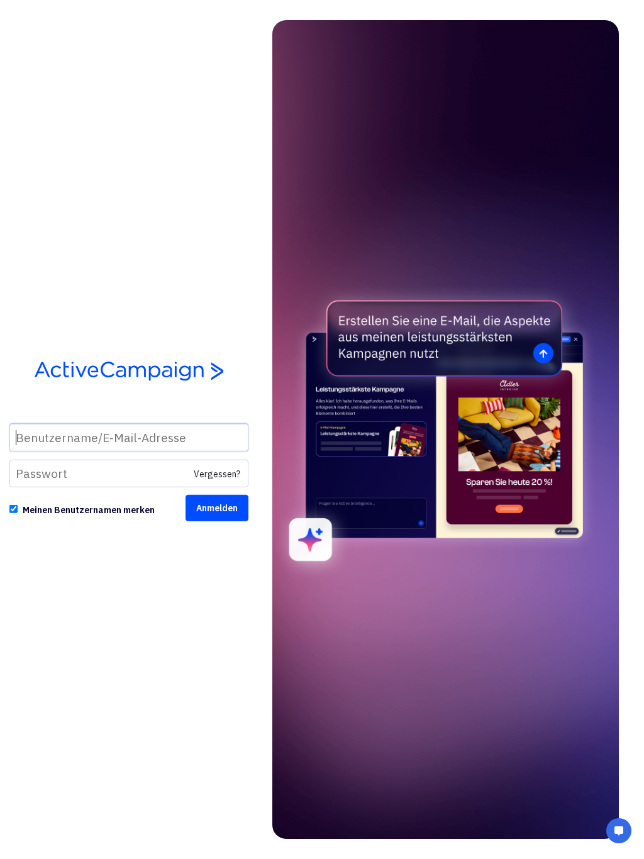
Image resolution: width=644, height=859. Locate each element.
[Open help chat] (618, 832)
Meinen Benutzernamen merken (89, 510)
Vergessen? (217, 474)
